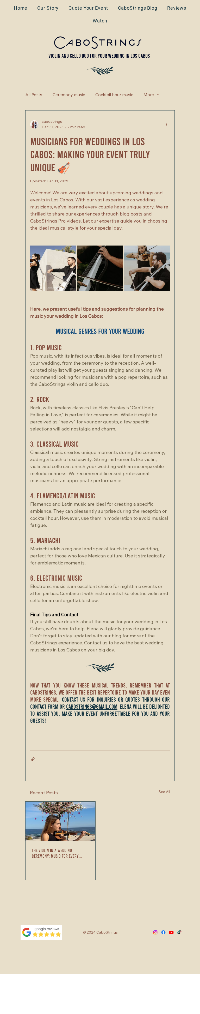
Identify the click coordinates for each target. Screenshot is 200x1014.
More (148, 94)
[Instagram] (155, 932)
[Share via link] (32, 759)
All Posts (33, 94)
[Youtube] (171, 932)
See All (164, 791)
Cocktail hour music (114, 94)
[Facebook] (163, 932)
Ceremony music (69, 94)
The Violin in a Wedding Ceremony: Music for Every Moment (55, 853)
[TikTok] (179, 932)
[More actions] (167, 124)
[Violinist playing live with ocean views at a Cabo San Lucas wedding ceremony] (60, 821)
